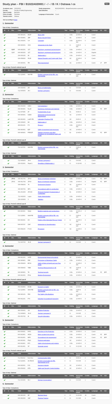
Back (107, 4)
